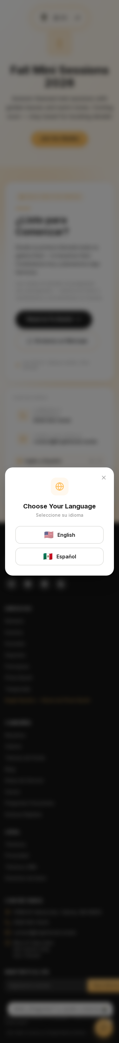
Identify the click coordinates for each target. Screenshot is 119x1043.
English (59, 534)
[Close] (104, 477)
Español (59, 556)
